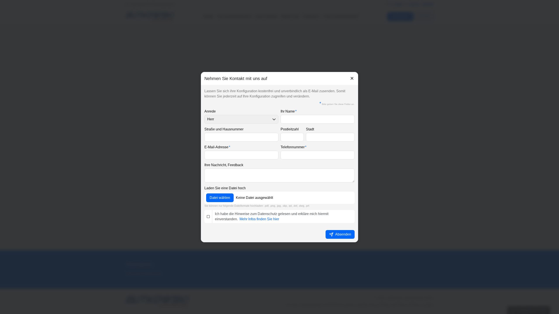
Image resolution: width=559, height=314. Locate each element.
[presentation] (279, 157)
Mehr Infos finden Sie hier (259, 219)
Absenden (343, 234)
